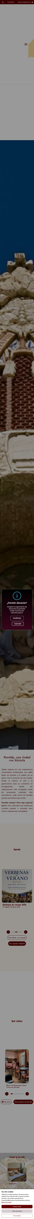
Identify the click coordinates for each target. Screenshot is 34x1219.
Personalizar (17, 1215)
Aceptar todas (17, 1206)
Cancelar (17, 624)
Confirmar (17, 618)
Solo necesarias (17, 1211)
